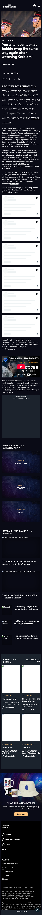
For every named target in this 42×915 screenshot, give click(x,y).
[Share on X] (14, 79)
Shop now (21, 814)
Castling (26, 747)
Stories (21, 488)
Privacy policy (7, 867)
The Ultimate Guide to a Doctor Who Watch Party (26, 637)
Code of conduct (8, 875)
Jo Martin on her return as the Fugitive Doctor (26, 622)
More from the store (33, 660)
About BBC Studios (12, 840)
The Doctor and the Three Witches (31, 700)
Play (21, 512)
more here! (14, 184)
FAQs (4, 849)
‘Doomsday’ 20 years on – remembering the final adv (27, 607)
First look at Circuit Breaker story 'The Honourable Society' (19, 596)
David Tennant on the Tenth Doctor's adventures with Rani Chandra (19, 562)
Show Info (21, 463)
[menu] (39, 6)
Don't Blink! (7, 747)
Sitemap (5, 879)
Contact (7, 835)
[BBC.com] (6, 828)
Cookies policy (7, 871)
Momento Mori (9, 699)
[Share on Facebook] (10, 79)
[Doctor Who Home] (10, 5)
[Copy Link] (18, 79)
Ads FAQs (6, 860)
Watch (35, 118)
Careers (7, 844)
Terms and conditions (10, 864)
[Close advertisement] (37, 910)
